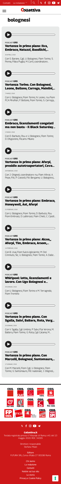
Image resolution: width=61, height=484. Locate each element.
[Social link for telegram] (58, 3)
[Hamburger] (4, 11)
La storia (31, 474)
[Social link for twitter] (41, 3)
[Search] (34, 3)
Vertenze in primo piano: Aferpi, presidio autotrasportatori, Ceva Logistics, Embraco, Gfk (28, 165)
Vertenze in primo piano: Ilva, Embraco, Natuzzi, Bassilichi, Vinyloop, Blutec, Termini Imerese (29, 49)
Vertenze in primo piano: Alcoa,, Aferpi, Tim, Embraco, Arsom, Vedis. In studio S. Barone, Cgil (28, 243)
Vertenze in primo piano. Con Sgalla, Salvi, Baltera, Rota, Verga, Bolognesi (30, 320)
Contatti (6, 3)
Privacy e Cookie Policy (30, 478)
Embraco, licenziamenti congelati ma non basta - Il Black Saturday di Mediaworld (29, 126)
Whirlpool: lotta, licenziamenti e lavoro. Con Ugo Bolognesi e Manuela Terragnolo (28, 281)
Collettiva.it (30, 432)
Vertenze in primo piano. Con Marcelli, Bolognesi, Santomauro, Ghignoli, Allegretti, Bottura (29, 359)
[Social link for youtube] (53, 3)
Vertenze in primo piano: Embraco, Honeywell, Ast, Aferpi (30, 202)
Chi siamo (30, 461)
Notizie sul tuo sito (30, 471)
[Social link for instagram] (49, 3)
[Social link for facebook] (45, 3)
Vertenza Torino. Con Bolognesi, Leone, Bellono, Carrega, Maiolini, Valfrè (29, 88)
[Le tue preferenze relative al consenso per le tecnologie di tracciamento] (55, 478)
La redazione (19, 3)
